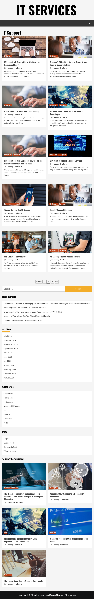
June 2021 (8, 352)
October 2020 (10, 373)
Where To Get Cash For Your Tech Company (21, 111)
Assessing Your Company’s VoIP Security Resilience (25, 307)
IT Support (7, 56)
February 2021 (10, 369)
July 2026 (8, 336)
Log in (6, 438)
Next (56, 281)
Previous (38, 281)
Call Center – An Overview (15, 256)
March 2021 (9, 365)
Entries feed (9, 443)
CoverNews (56, 594)
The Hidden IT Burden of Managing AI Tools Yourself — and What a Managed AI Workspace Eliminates (47, 303)
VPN (6, 423)
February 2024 (10, 340)
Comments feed (10, 447)
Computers (53, 105)
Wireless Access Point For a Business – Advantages (66, 113)
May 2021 (8, 357)
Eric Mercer (18, 68)
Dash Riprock (64, 499)
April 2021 (8, 361)
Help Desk (53, 155)
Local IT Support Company (61, 210)
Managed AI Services (12, 406)
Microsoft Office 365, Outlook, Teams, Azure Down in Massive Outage (68, 63)
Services (62, 204)
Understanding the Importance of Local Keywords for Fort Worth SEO (33, 312)
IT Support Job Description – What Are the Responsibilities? (22, 63)
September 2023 (11, 348)
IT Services (46, 10)
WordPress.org (10, 451)
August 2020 (9, 378)
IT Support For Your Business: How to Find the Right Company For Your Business (23, 162)
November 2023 (11, 344)
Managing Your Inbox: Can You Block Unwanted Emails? (27, 316)
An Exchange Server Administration (65, 256)
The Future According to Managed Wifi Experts (23, 320)
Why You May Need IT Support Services (66, 160)
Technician (62, 250)
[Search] (88, 23)
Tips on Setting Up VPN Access (17, 210)
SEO (5, 410)
